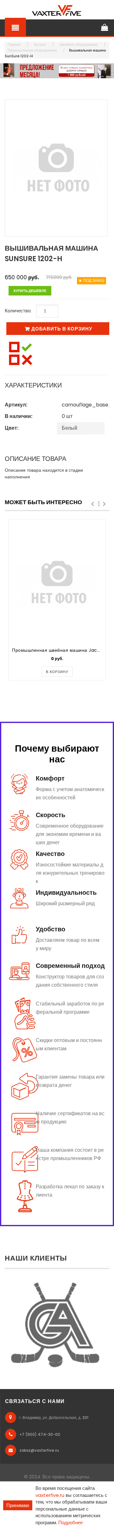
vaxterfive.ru (49, 1495)
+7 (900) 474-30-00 (39, 1434)
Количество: (18, 310)
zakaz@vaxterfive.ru (39, 1450)
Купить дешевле (30, 290)
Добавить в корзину (61, 328)
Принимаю (17, 1505)
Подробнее (70, 1522)
